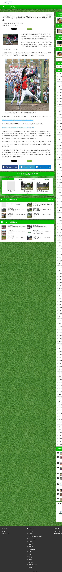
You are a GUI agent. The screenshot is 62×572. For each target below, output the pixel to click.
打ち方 (33, 179)
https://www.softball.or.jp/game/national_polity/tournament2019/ (17, 120)
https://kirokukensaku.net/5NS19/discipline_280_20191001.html (18, 127)
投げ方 (20, 179)
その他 (30, 533)
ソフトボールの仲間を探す (35, 536)
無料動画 (31, 562)
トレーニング (32, 539)
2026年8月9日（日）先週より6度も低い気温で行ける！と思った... (27, 192)
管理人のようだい (33, 564)
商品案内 (46, 179)
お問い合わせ (13, 7)
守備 (30, 551)
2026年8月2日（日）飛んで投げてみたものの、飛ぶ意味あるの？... (42, 192)
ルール (30, 541)
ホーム (3, 7)
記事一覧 (51, 199)
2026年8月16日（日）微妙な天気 (11, 191)
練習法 (30, 567)
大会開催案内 (32, 549)
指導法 (30, 559)
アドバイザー (32, 531)
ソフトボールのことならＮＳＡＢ (7, 9)
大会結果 (18, 9)
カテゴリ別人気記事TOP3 (47, 197)
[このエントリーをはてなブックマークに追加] (43, 167)
